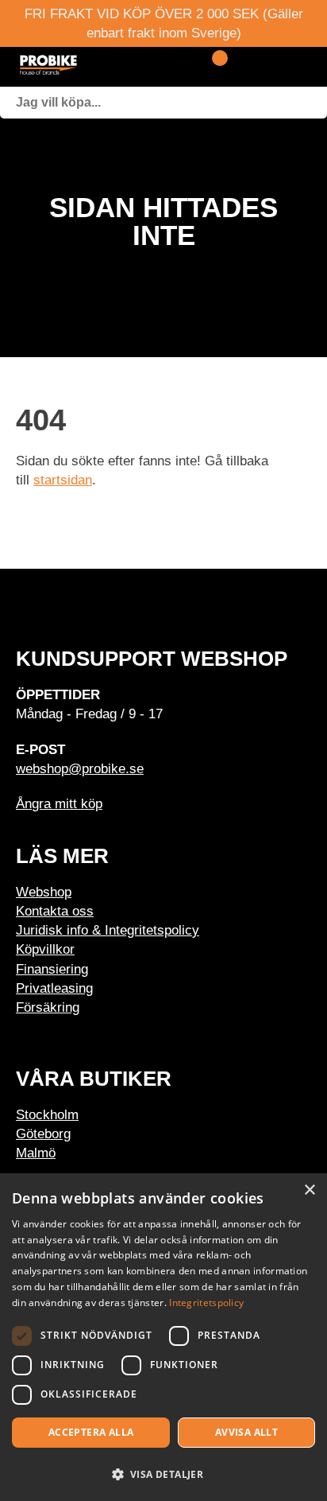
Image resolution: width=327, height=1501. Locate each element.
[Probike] (95, 67)
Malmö (36, 1153)
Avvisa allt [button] (246, 1432)
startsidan (62, 480)
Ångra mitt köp (59, 803)
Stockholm (47, 1114)
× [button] (309, 1190)
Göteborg (43, 1133)
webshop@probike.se (80, 768)
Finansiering (52, 969)
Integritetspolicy (206, 1302)
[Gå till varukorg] (214, 67)
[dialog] (163, 1337)
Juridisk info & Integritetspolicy (107, 930)
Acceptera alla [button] (91, 1432)
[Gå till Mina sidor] (242, 67)
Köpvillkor (45, 949)
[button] (163, 1473)
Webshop (43, 892)
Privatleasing (54, 988)
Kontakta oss (55, 911)
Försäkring (47, 1007)
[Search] (311, 103)
